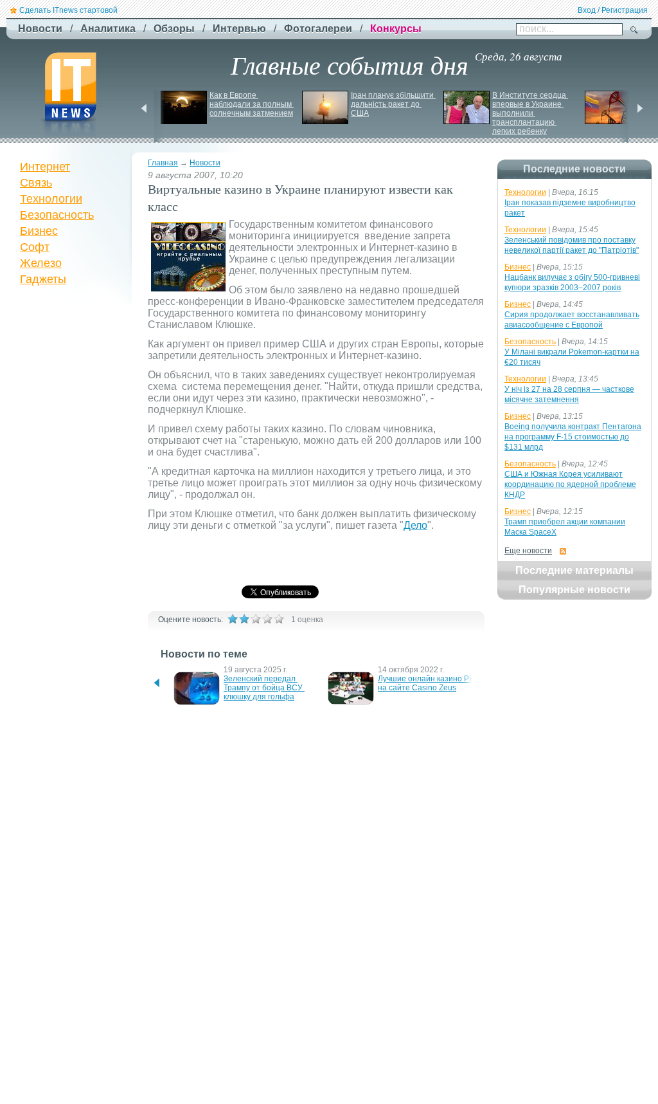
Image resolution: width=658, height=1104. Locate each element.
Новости (205, 162)
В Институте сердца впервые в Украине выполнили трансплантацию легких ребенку (530, 113)
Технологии (51, 198)
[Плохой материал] (244, 619)
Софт (34, 247)
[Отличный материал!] (279, 619)
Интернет (45, 166)
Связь (36, 182)
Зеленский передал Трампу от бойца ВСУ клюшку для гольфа (264, 687)
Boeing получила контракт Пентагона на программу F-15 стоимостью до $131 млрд (572, 437)
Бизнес (39, 231)
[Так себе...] (256, 619)
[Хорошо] (267, 619)
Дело (415, 525)
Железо (41, 263)
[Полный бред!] (232, 619)
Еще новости (528, 550)
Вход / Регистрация (613, 10)
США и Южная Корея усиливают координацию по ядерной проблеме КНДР (570, 484)
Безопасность (57, 214)
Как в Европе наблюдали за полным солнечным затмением (251, 104)
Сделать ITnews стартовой (68, 10)
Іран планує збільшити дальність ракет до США (393, 104)
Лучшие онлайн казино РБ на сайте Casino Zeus (427, 683)
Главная (163, 162)
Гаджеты (43, 279)
